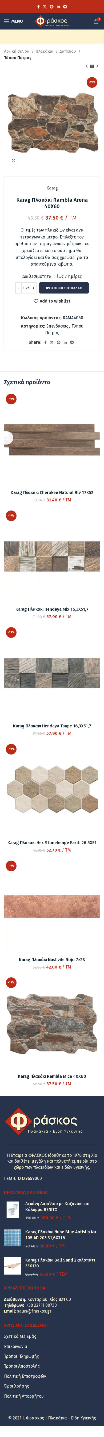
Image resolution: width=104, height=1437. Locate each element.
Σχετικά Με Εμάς (20, 1336)
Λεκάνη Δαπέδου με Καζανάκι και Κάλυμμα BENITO (57, 1206)
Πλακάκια (44, 51)
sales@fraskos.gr (34, 1311)
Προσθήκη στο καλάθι (64, 288)
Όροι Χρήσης (16, 1386)
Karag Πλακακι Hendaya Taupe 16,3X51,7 (52, 725)
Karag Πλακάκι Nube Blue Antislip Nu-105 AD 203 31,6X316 (61, 1234)
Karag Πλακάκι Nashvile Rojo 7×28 (52, 959)
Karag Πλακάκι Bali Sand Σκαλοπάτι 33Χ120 (60, 1263)
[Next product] (97, 66)
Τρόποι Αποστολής (22, 1366)
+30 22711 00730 (42, 1305)
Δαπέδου (68, 51)
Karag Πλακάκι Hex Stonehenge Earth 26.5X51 (52, 842)
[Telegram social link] (65, 6)
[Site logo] (52, 20)
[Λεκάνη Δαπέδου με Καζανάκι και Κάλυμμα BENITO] (12, 1211)
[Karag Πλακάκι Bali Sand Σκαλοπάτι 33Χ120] (12, 1267)
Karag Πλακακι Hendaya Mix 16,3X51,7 (52, 609)
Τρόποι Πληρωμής (21, 1356)
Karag (52, 188)
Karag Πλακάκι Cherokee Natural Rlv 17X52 (52, 492)
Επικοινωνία (15, 1346)
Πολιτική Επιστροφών (25, 1376)
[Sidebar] (6, 438)
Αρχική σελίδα (17, 51)
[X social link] (44, 6)
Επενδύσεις (57, 326)
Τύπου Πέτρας (17, 57)
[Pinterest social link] (51, 6)
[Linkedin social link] (58, 6)
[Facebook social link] (38, 6)
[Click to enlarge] (13, 161)
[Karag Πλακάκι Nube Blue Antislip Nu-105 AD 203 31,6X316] (12, 1239)
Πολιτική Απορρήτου (24, 1396)
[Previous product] (86, 66)
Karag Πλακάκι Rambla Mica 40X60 (52, 1076)
